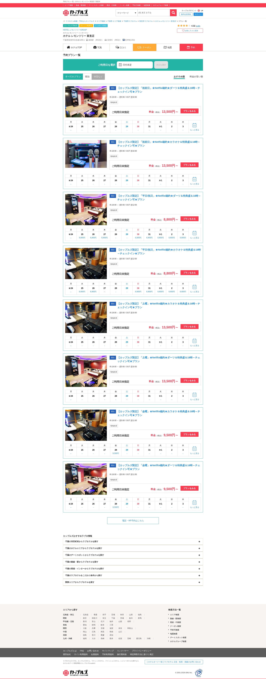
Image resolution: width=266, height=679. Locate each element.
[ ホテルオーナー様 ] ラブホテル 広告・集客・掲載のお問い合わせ (174, 662)
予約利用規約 (108, 654)
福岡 (85, 638)
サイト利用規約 (81, 654)
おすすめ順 (179, 76)
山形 (131, 615)
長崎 (102, 638)
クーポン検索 (124, 5)
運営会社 (67, 654)
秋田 (122, 615)
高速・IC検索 (112, 5)
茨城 (122, 618)
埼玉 (104, 618)
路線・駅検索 (81, 5)
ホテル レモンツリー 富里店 (165, 21)
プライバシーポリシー (141, 651)
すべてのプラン (73, 76)
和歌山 (130, 628)
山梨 (120, 621)
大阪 (85, 628)
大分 (93, 638)
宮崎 (129, 638)
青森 (95, 615)
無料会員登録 (186, 14)
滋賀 (111, 628)
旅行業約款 (122, 654)
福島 (140, 615)
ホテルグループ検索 (160, 5)
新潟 (85, 621)
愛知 (85, 625)
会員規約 (95, 654)
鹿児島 (139, 638)
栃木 (131, 618)
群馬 (140, 618)
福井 (111, 621)
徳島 (85, 635)
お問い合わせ (93, 651)
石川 (102, 621)
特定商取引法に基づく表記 (141, 654)
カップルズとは (70, 651)
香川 (93, 635)
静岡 (93, 625)
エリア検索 (69, 5)
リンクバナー (123, 651)
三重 (111, 625)
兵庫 (93, 628)
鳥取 (102, 632)
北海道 (85, 615)
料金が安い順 (196, 76)
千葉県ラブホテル (130, 21)
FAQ (82, 651)
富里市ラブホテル (146, 21)
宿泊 (87, 76)
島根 (111, 632)
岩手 (104, 615)
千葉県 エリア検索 (114, 21)
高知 (111, 635)
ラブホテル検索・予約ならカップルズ (80, 21)
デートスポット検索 (96, 5)
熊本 (111, 638)
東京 (85, 618)
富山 (93, 621)
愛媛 (102, 635)
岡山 (85, 632)
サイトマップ (108, 651)
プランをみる (189, 111)
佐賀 (120, 638)
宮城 (113, 615)
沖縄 (148, 638)
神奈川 (94, 618)
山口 (120, 632)
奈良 (120, 628)
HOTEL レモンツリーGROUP (75, 30)
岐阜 (102, 625)
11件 (198, 26)
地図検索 (147, 5)
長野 (129, 621)
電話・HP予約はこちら (133, 520)
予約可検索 (136, 5)
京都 (102, 628)
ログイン (198, 14)
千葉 (113, 618)
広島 (93, 632)
